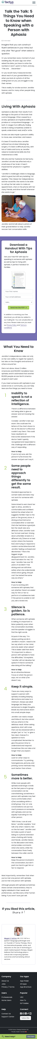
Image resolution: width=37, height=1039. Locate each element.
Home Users (6, 1000)
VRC (21, 997)
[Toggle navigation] (33, 2)
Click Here (30, 1037)
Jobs (3, 984)
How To (23, 1000)
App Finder (24, 981)
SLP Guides (24, 1003)
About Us (5, 981)
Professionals (7, 997)
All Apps (23, 984)
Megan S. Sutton (10, 938)
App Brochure (25, 987)
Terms (11, 987)
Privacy (5, 987)
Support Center (8, 1016)
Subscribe (25, 1018)
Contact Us (6, 1013)
